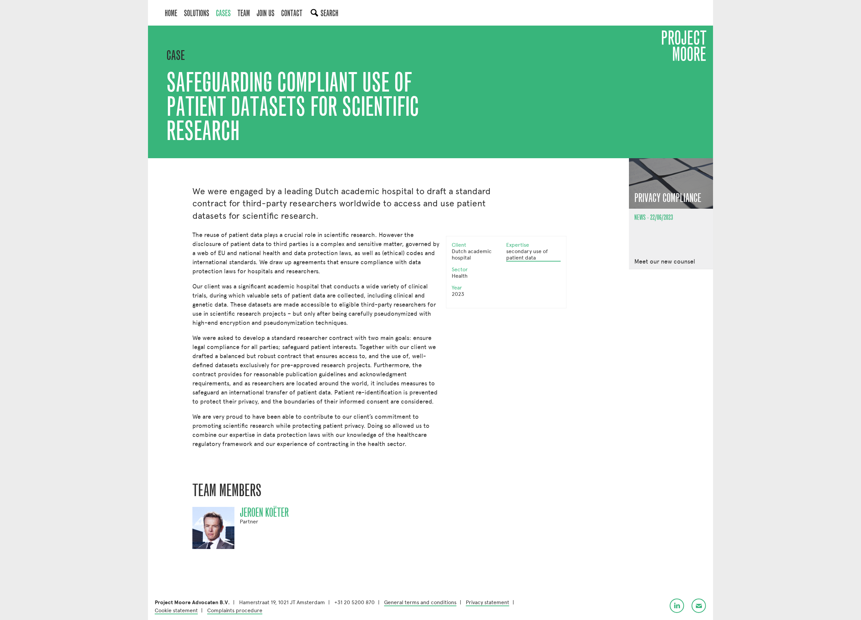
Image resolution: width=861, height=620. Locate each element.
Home (171, 13)
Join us (265, 13)
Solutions (196, 13)
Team (243, 13)
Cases (223, 13)
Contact (291, 13)
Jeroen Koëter (264, 512)
